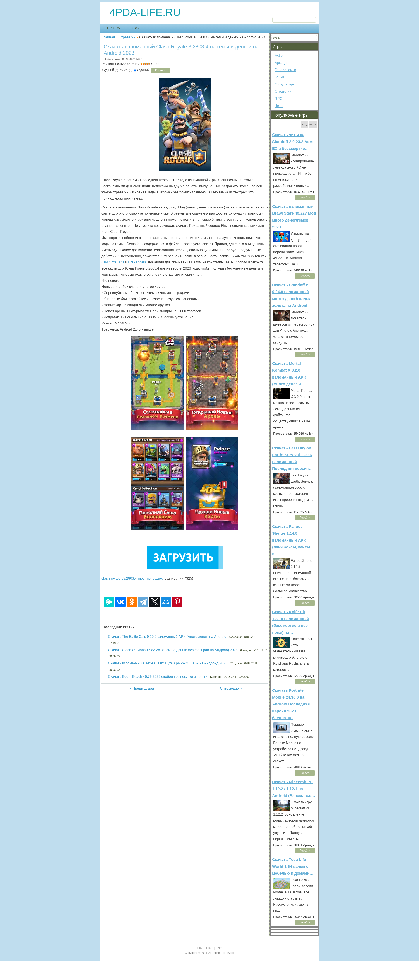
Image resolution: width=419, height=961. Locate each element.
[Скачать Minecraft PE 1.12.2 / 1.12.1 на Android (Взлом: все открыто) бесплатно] (281, 805)
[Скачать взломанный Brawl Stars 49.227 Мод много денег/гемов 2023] (281, 237)
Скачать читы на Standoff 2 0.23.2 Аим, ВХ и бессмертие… (293, 142)
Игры (135, 28)
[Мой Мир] (166, 602)
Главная (113, 28)
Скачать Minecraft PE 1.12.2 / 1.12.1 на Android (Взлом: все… (293, 789)
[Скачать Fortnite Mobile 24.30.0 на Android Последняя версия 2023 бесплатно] (281, 728)
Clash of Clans (112, 262)
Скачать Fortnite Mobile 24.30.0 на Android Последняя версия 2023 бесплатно (291, 704)
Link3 (218, 948)
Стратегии (127, 37)
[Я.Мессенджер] (109, 602)
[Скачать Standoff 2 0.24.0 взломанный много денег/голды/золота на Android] (281, 315)
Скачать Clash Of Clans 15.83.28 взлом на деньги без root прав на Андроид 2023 (173, 650)
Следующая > (231, 688)
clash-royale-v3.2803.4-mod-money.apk (132, 578)
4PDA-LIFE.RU (145, 12)
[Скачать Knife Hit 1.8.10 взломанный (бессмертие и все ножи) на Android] (281, 642)
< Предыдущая (142, 688)
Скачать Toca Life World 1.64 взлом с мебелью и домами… (292, 866)
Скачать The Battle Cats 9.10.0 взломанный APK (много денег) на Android (167, 636)
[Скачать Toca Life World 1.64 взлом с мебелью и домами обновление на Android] (281, 883)
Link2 (209, 948)
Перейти (304, 197)
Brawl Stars (137, 262)
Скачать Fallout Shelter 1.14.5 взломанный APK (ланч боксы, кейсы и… (291, 540)
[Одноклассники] (132, 602)
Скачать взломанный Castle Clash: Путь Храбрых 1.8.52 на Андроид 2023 (167, 663)
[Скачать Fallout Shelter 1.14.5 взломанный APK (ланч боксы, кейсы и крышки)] (281, 564)
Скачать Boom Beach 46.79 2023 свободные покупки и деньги (158, 676)
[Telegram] (143, 602)
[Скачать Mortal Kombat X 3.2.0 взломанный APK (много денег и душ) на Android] (281, 394)
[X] (154, 602)
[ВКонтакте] (120, 602)
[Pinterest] (177, 602)
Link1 (200, 948)
